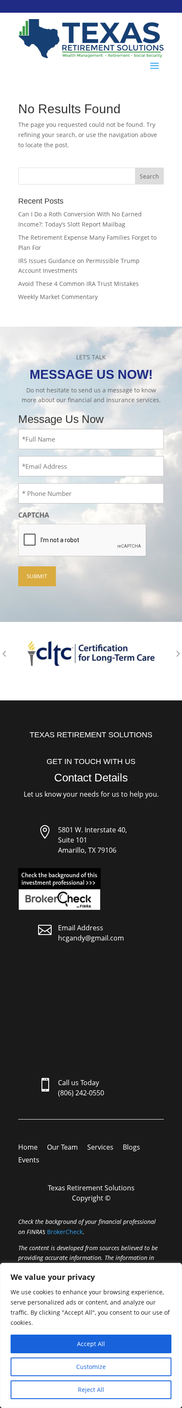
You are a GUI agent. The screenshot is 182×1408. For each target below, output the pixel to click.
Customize (91, 1367)
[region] (91, 1335)
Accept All (91, 1344)
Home (28, 1148)
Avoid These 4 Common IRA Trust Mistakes (78, 284)
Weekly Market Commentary (58, 297)
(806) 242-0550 (81, 1092)
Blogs (131, 1148)
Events (28, 1160)
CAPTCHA (33, 515)
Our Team (62, 1148)
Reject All (91, 1390)
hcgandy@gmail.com (91, 938)
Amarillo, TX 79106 (87, 850)
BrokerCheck (65, 1232)
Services (100, 1148)
